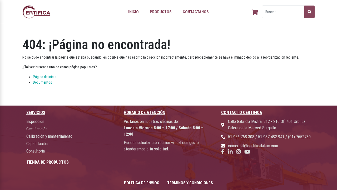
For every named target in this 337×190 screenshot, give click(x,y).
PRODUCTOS (161, 12)
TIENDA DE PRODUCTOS (47, 162)
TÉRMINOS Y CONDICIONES (190, 182)
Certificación (36, 128)
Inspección (35, 121)
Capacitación (37, 143)
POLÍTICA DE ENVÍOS (141, 182)
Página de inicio (44, 77)
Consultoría (35, 151)
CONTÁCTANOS (196, 12)
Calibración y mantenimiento (49, 136)
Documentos (42, 82)
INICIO (133, 12)
